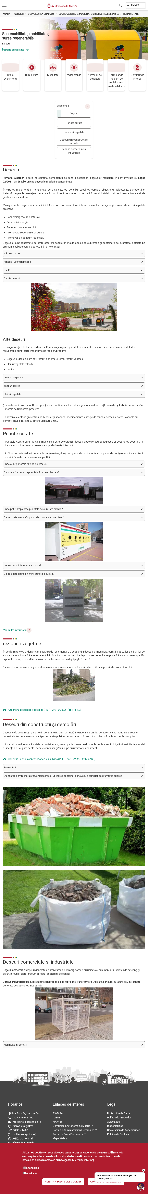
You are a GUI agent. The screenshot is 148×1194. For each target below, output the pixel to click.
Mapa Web (59, 1138)
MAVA (56, 1121)
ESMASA (58, 1113)
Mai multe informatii (14, 630)
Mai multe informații (83, 1159)
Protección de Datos (119, 1113)
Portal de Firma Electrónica (68, 1134)
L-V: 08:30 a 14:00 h (19, 1130)
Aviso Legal (113, 1121)
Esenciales (32, 1167)
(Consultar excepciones (21, 1134)
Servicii (19, 14)
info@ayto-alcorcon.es (24, 1121)
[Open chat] (140, 1186)
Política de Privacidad (119, 1117)
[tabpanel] (74, 38)
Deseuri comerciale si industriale (74, 151)
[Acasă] (49, 5)
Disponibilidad (115, 1125)
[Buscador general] (120, 5)
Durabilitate (130, 14)
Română (135, 5)
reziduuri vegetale (74, 132)
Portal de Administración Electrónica (73, 1130)
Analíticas (31, 1173)
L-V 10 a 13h (23, 1138)
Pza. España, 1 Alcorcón (25, 1113)
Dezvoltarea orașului (41, 14)
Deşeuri (74, 113)
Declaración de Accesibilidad (123, 1130)
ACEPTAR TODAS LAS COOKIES (63, 1181)
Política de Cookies (118, 1134)
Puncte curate (74, 122)
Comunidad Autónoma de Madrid (71, 1125)
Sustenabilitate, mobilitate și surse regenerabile (89, 14)
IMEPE (56, 1117)
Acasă (6, 14)
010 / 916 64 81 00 (22, 1117)
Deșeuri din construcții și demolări (74, 141)
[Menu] (4, 5)
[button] (74, 253)
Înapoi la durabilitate (15, 49)
